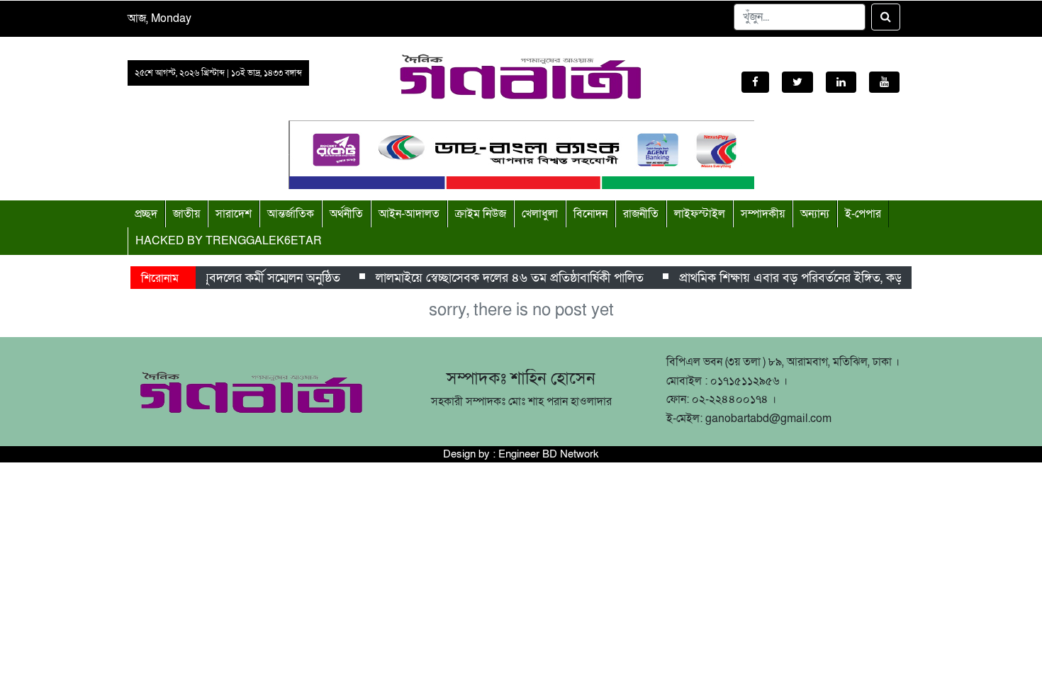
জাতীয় (186, 214)
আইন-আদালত (409, 214)
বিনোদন (590, 214)
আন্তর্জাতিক (290, 214)
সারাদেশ (233, 214)
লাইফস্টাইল (699, 214)
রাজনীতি (641, 214)
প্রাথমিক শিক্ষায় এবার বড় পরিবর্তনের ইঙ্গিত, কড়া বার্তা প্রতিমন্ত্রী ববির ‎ (836, 278)
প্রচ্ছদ (146, 214)
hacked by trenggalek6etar (228, 241)
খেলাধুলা (540, 214)
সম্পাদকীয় (763, 214)
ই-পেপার (863, 214)
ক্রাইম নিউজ (480, 214)
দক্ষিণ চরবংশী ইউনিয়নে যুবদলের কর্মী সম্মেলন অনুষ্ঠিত (210, 278)
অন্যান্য (814, 214)
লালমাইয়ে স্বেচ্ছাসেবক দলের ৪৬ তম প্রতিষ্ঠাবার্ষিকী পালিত (505, 278)
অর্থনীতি (346, 214)
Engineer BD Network (548, 454)
